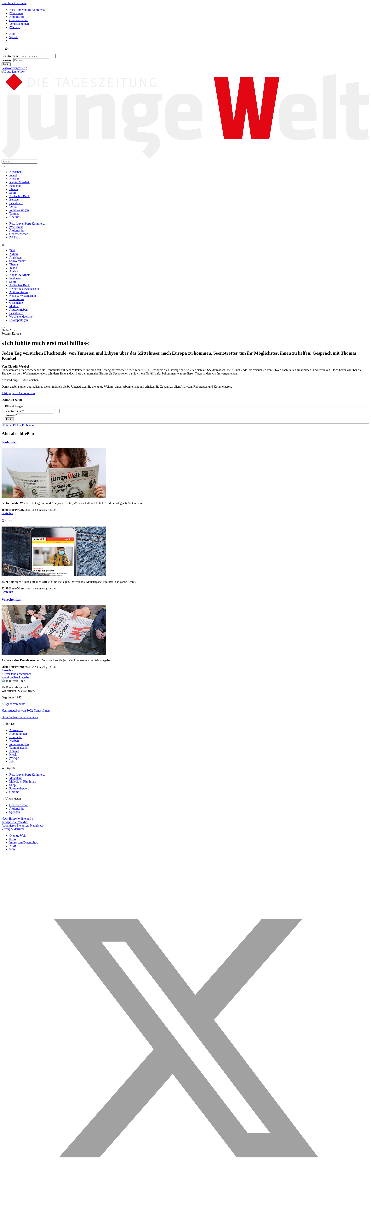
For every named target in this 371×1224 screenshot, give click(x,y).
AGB (12, 846)
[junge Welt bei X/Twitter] (185, 1220)
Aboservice (16, 730)
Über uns (14, 217)
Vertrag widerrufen (13, 829)
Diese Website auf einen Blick (20, 717)
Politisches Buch (19, 196)
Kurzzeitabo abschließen (16, 673)
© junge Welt (17, 835)
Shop (12, 785)
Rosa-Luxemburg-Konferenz (27, 9)
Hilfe (12, 849)
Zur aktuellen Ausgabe (15, 677)
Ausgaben (15, 171)
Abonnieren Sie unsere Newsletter (22, 825)
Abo (12, 33)
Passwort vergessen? (14, 68)
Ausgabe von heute (13, 704)
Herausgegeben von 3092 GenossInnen (26, 710)
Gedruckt (9, 442)
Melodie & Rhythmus (22, 781)
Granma (14, 792)
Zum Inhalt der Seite (14, 3)
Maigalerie (15, 778)
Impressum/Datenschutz (23, 842)
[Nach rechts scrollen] (3, 327)
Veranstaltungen (19, 23)
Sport (12, 192)
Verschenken (11, 599)
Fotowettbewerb (19, 788)
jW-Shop (14, 27)
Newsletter (15, 737)
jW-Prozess (16, 13)
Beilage (14, 199)
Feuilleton (15, 185)
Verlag (13, 206)
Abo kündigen (18, 733)
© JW (12, 839)
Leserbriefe (16, 203)
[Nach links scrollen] (3, 245)
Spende (13, 37)
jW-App (14, 758)
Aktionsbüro (17, 16)
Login (6, 64)
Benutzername (10, 56)
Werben (14, 740)
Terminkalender (18, 747)
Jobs (12, 761)
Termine (14, 213)
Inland (13, 175)
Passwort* (11, 415)
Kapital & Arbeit (19, 182)
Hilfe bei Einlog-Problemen (18, 425)
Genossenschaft (18, 20)
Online (7, 521)
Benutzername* (14, 411)
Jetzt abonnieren (18, 393)
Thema (13, 189)
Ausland (14, 178)
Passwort (7, 60)
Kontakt (14, 751)
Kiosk (13, 754)
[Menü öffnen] (3, 166)
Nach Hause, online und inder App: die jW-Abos (18, 820)
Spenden (14, 812)
